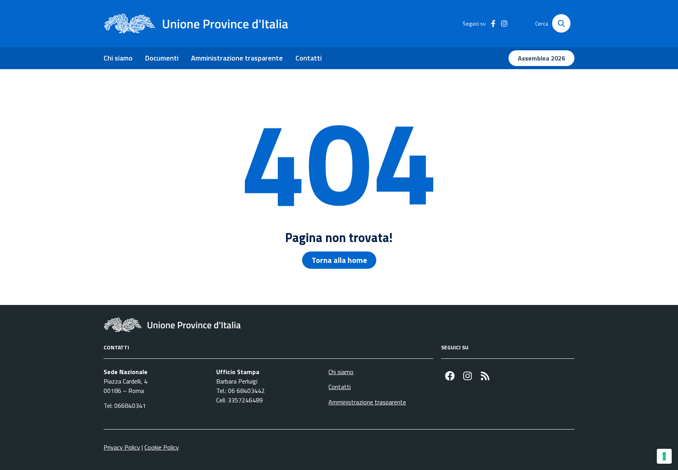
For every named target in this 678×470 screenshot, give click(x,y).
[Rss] (485, 376)
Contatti (308, 58)
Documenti (162, 58)
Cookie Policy (161, 447)
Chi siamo (118, 58)
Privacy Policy (122, 447)
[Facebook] (450, 376)
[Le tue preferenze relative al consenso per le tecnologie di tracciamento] (664, 456)
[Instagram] (467, 376)
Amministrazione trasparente (237, 58)
